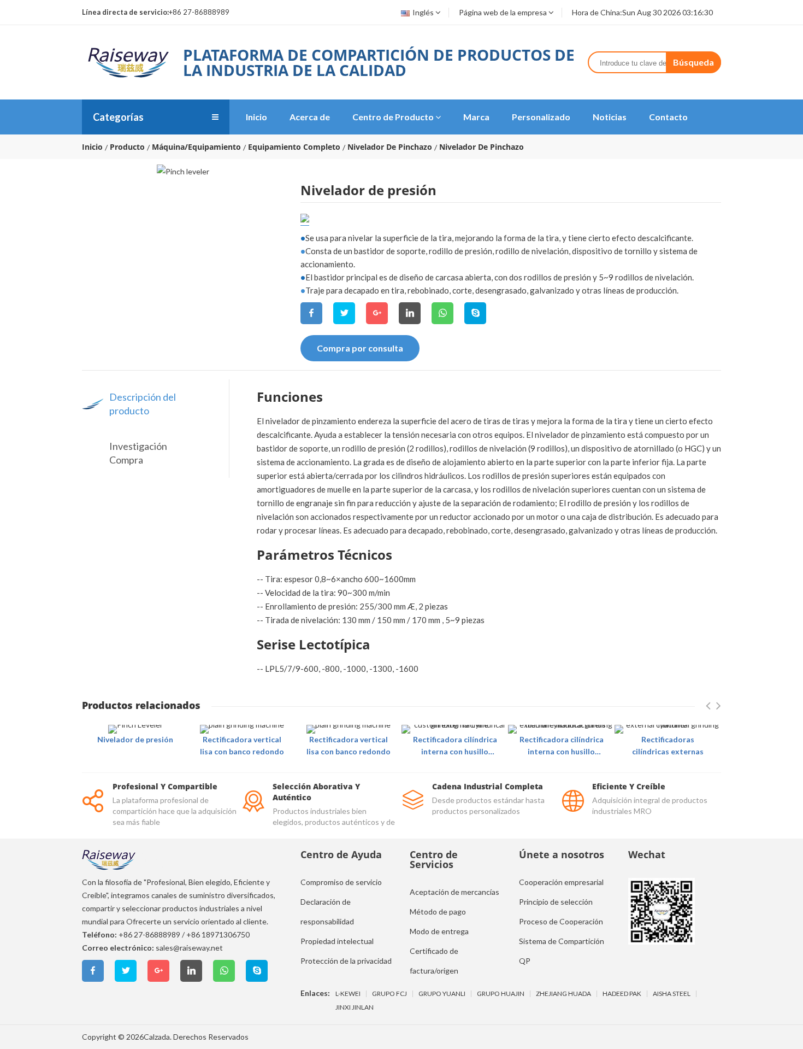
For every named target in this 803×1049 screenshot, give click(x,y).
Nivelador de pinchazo (389, 147)
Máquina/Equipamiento (196, 147)
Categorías (118, 117)
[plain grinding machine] (242, 729)
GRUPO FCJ (389, 994)
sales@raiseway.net (189, 947)
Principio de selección (556, 901)
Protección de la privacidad (346, 960)
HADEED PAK (622, 994)
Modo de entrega (439, 931)
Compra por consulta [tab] (360, 348)
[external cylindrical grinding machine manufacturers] (561, 729)
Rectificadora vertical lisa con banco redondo (242, 745)
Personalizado (541, 117)
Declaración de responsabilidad (327, 911)
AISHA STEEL (671, 994)
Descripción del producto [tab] (142, 404)
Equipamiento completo (294, 147)
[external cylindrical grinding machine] (668, 729)
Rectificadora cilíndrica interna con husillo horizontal (455, 746)
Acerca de (310, 117)
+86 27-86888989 (149, 934)
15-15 (304, 218)
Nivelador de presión (135, 739)
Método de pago (438, 911)
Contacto (668, 117)
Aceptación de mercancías (454, 891)
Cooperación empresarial (561, 882)
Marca (476, 117)
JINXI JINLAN (354, 1007)
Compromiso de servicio (341, 882)
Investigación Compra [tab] (138, 453)
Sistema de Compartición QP (561, 950)
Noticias (610, 117)
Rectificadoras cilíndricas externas (668, 745)
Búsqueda (693, 62)
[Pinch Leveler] (135, 729)
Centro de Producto (393, 117)
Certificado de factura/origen (434, 960)
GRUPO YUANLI (441, 994)
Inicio (256, 117)
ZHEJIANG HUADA (563, 994)
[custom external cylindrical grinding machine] (455, 729)
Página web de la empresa (503, 12)
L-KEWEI (348, 994)
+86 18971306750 (218, 934)
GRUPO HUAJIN (500, 994)
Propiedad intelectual (337, 941)
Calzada (157, 1036)
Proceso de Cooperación (561, 921)
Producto (127, 147)
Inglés (423, 12)
